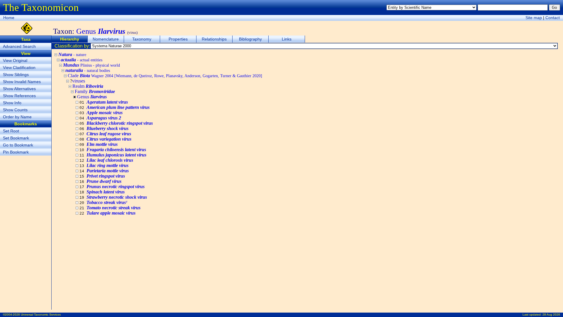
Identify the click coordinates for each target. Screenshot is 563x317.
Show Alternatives (19, 88)
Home (8, 17)
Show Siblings (16, 74)
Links (286, 39)
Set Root (11, 131)
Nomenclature (106, 39)
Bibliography (250, 39)
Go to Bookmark (18, 145)
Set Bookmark (16, 138)
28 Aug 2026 (551, 314)
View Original (15, 60)
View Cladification (19, 67)
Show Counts (15, 109)
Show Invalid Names (22, 81)
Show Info (12, 102)
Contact (552, 17)
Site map (533, 17)
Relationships (214, 39)
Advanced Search (19, 46)
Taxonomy (141, 39)
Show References (19, 95)
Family (95, 91)
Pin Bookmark (16, 152)
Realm (87, 86)
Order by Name (17, 116)
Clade (165, 75)
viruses (78, 80)
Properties (178, 39)
